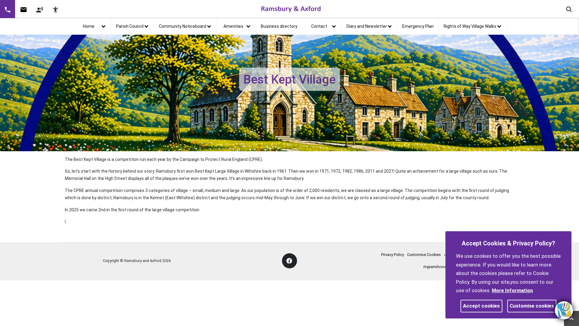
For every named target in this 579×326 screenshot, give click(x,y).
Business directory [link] (279, 26)
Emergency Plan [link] (418, 26)
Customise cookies (532, 306)
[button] (7, 9)
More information (512, 290)
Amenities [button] (233, 26)
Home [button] (88, 26)
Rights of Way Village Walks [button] (470, 26)
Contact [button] (319, 26)
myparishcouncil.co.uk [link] (442, 266)
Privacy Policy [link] (392, 254)
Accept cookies (481, 306)
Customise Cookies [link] (424, 254)
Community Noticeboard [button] (182, 26)
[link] (23, 11)
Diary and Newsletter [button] (366, 26)
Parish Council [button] (130, 26)
